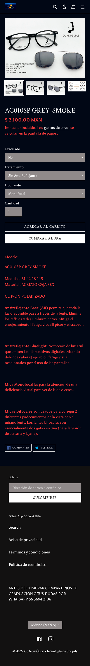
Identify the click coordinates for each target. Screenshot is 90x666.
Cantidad (12, 203)
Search (15, 527)
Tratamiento (14, 167)
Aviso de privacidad (25, 539)
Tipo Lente (13, 185)
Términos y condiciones (29, 552)
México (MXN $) (43, 625)
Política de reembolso (27, 564)
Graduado (12, 149)
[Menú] (82, 7)
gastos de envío (56, 127)
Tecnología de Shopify (62, 651)
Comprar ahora (45, 238)
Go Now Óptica (35, 651)
